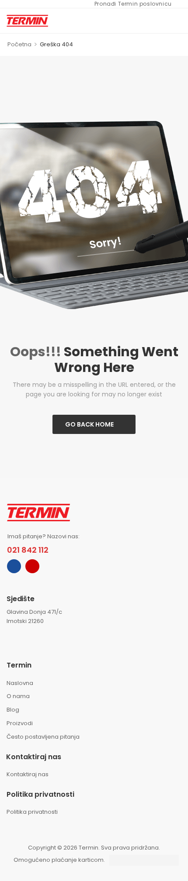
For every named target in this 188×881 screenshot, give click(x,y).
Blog (13, 709)
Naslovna (20, 683)
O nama (18, 696)
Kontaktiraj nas (28, 774)
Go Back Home (89, 424)
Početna (19, 44)
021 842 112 (28, 549)
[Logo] (27, 20)
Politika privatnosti (32, 812)
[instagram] (32, 566)
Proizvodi (20, 723)
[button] (176, 21)
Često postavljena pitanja (43, 737)
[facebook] (14, 566)
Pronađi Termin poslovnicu (128, 3)
